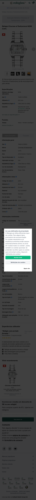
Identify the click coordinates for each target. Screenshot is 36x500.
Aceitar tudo (18, 257)
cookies (9, 235)
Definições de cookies (18, 262)
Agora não (27, 268)
